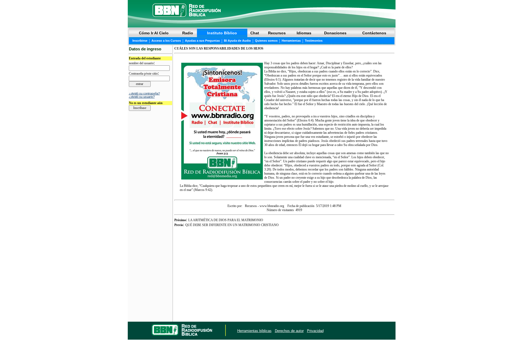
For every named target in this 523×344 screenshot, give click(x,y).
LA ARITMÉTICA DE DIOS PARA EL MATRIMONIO (225, 220)
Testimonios (314, 40)
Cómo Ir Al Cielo (154, 33)
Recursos (277, 33)
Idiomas (304, 33)
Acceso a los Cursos (166, 40)
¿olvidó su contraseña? (144, 93)
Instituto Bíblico (222, 33)
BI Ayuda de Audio (237, 40)
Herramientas (291, 40)
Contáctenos (374, 33)
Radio (187, 33)
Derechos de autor (289, 331)
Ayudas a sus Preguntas (202, 40)
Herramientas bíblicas (254, 331)
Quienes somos (266, 40)
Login (133, 331)
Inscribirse (139, 40)
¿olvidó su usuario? (142, 96)
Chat (254, 33)
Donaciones (335, 33)
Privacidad (315, 331)
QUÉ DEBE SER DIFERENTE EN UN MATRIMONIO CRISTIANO (232, 225)
